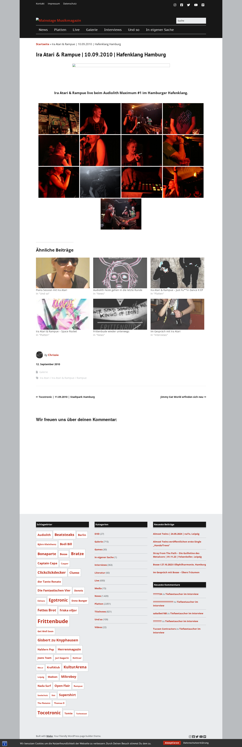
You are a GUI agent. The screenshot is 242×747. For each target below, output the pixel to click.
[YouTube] (195, 5)
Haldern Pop (46, 649)
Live (76, 30)
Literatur (100, 572)
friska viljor (68, 610)
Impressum (54, 3)
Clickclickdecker (52, 572)
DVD (97, 533)
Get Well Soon (46, 631)
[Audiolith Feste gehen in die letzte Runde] (120, 273)
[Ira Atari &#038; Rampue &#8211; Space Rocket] (63, 314)
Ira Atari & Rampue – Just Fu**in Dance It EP (177, 290)
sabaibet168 (160, 613)
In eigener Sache (160, 30)
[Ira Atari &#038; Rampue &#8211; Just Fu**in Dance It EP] (177, 273)
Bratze (77, 553)
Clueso (74, 573)
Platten (60, 30)
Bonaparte (47, 553)
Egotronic (58, 600)
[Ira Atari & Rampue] (58, 118)
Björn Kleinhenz (47, 544)
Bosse (63, 554)
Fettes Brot (47, 610)
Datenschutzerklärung (196, 742)
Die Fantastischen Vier (54, 590)
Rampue (82, 378)
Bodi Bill (66, 544)
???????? (157, 621)
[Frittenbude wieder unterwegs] (120, 314)
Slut (53, 695)
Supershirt (67, 695)
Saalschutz (43, 695)
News (43, 30)
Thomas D (59, 703)
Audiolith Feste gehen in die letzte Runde (117, 290)
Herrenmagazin (69, 649)
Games (98, 549)
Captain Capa (47, 563)
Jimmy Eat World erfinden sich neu (182, 397)
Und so (133, 30)
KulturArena (75, 666)
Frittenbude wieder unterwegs (111, 331)
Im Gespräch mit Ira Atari (166, 331)
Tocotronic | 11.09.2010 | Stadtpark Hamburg (67, 397)
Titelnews (100, 611)
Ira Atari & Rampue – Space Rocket (56, 331)
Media (98, 588)
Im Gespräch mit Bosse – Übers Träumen (176, 572)
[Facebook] (182, 5)
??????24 (157, 594)
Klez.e (40, 667)
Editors (41, 600)
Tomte (68, 713)
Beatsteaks (64, 534)
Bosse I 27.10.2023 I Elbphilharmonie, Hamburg (179, 564)
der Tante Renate (49, 582)
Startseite (42, 44)
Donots (78, 590)
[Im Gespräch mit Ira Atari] (177, 314)
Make (49, 736)
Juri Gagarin (62, 657)
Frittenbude (53, 621)
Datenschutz (70, 3)
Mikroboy (68, 676)
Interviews (113, 30)
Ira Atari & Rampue (63, 378)
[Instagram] (176, 5)
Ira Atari (44, 378)
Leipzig (41, 677)
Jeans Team (45, 657)
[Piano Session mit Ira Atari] (63, 273)
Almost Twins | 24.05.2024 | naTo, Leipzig (176, 533)
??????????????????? (163, 601)
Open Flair (62, 685)
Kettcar (77, 657)
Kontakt (40, 3)
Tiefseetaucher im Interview (181, 594)
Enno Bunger (79, 600)
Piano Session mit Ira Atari (51, 290)
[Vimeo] (203, 5)
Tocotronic (49, 713)
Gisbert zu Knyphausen (58, 640)
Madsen (52, 676)
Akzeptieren (172, 742)
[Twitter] (188, 5)
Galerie (92, 30)
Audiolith (44, 535)
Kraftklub (53, 667)
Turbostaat (81, 713)
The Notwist (44, 703)
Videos (98, 627)
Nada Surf (44, 686)
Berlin (82, 535)
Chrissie (53, 355)
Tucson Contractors (164, 628)
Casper (64, 563)
